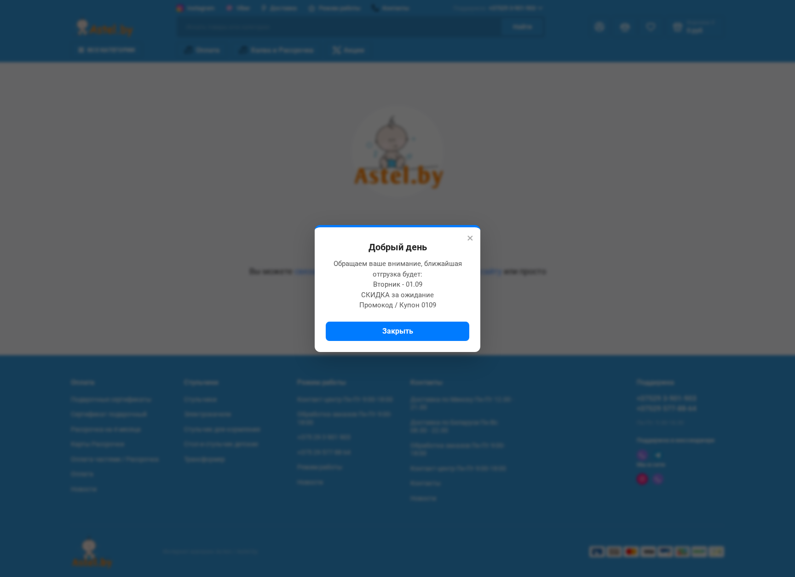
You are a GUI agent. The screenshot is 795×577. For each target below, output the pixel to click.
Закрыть (397, 331)
